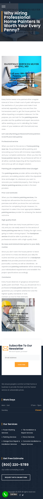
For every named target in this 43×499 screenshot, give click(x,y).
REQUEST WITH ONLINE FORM (16, 477)
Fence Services (28, 437)
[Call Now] (5, 494)
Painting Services (9, 437)
